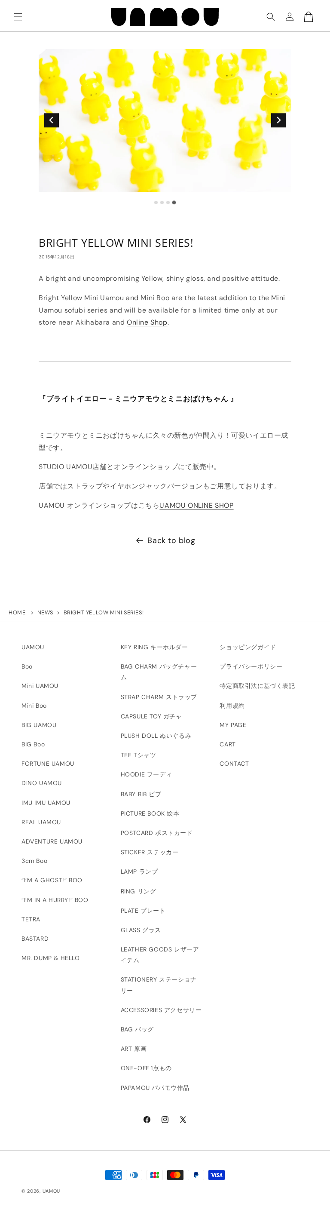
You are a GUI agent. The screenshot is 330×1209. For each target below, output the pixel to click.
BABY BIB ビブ (141, 794)
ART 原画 (134, 1049)
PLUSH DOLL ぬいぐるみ (156, 736)
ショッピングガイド (248, 647)
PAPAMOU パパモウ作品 (155, 1088)
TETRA (30, 919)
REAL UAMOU (41, 822)
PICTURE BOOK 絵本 (150, 813)
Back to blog (171, 540)
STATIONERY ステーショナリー (159, 985)
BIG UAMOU (38, 725)
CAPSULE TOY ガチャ (151, 716)
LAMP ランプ (139, 871)
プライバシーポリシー (251, 666)
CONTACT (234, 763)
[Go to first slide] (278, 120)
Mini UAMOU (39, 686)
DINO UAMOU (41, 783)
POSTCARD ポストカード (157, 833)
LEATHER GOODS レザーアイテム (160, 954)
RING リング (138, 891)
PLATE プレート (143, 910)
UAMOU (32, 647)
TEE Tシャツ (138, 755)
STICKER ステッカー (150, 852)
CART (227, 744)
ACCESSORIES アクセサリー (161, 1010)
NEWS (45, 612)
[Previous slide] (51, 120)
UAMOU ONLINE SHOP (196, 505)
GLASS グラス (141, 930)
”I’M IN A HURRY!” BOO (55, 900)
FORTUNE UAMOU (47, 763)
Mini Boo (34, 705)
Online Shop (147, 322)
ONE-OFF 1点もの (146, 1068)
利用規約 (232, 705)
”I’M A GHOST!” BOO (51, 880)
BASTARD (35, 938)
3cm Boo (34, 861)
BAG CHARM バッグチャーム (159, 672)
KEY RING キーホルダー (154, 647)
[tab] (156, 202)
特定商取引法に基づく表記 (257, 686)
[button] (18, 16)
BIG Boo (33, 744)
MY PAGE (233, 725)
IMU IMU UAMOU (45, 803)
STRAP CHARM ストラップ (159, 697)
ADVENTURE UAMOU (51, 841)
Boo (27, 666)
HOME (17, 612)
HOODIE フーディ (146, 774)
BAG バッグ (137, 1029)
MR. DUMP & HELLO (50, 958)
